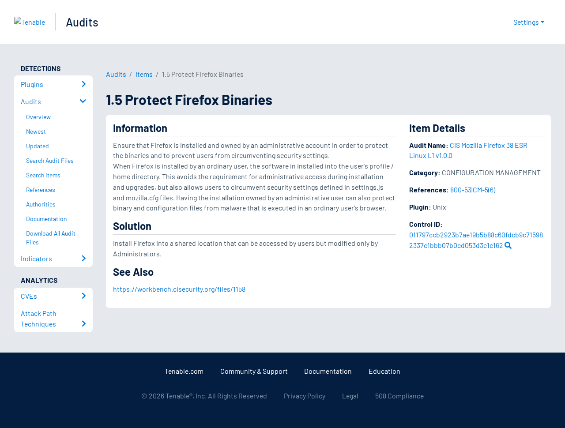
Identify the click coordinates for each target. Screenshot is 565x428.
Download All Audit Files (50, 237)
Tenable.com (184, 371)
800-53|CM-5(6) (472, 189)
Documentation (328, 371)
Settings (526, 22)
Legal (350, 395)
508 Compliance (399, 395)
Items (144, 74)
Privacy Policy (304, 395)
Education (384, 371)
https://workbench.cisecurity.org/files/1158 (179, 289)
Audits (82, 22)
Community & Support (254, 371)
